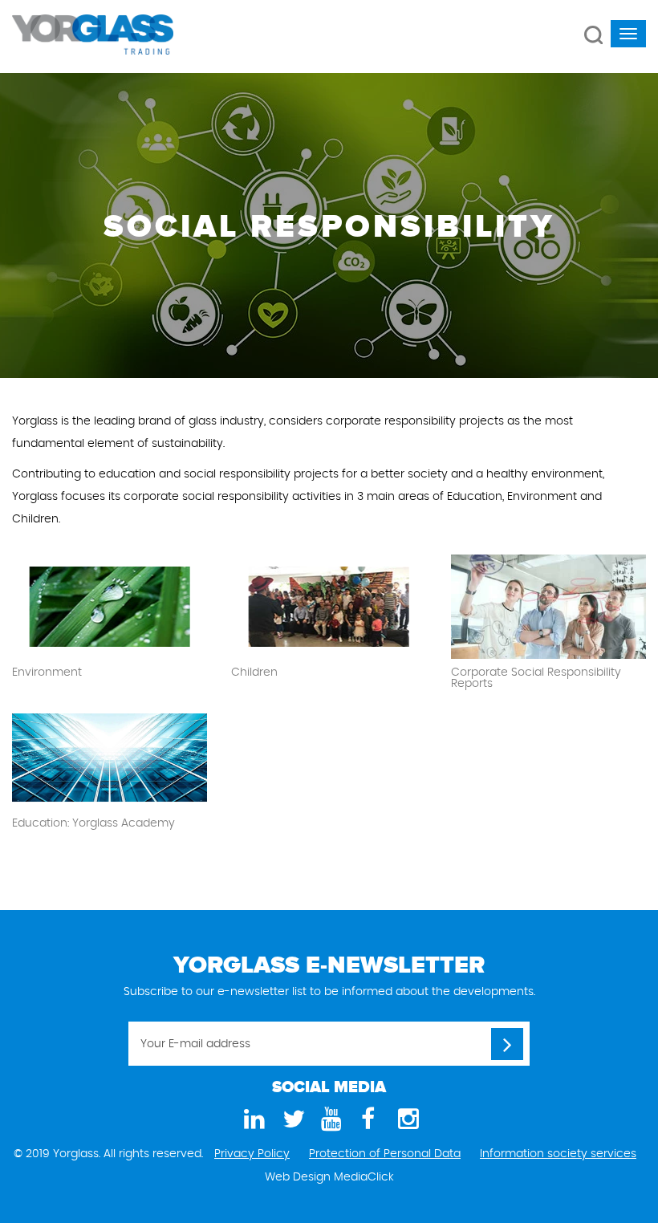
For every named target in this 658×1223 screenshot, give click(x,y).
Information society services (558, 1154)
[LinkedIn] (252, 1119)
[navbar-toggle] (628, 33)
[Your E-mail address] (507, 1044)
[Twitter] (290, 1119)
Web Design (298, 1177)
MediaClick (364, 1177)
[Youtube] (329, 1119)
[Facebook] (367, 1119)
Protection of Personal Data (385, 1154)
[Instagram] (406, 1119)
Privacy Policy (252, 1154)
